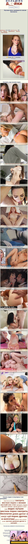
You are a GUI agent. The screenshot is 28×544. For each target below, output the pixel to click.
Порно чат (16, 7)
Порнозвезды (4, 32)
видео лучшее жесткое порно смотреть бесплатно (14, 511)
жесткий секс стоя (8, 505)
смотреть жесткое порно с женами (14, 501)
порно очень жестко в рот (9, 500)
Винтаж (5, 31)
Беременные (12, 31)
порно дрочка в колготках (14, 517)
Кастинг (18, 31)
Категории (11, 7)
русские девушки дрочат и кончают (16, 522)
